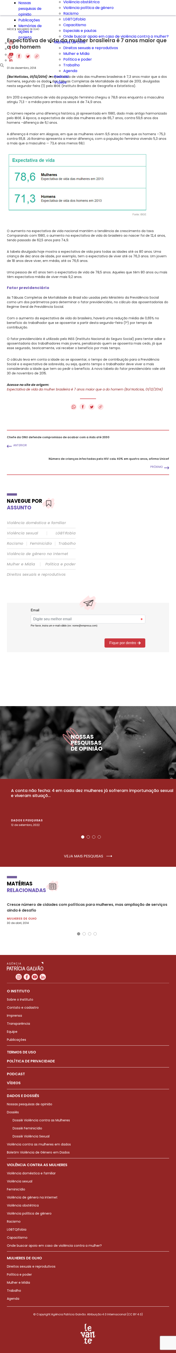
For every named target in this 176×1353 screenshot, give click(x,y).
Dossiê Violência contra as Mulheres (41, 1120)
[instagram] (11, 43)
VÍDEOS (14, 1083)
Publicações (29, 20)
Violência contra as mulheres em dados (39, 1144)
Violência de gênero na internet (37, 554)
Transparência (18, 1023)
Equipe (12, 1031)
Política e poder (77, 59)
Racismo (71, 13)
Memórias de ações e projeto (30, 31)
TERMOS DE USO (21, 1052)
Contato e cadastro (23, 1007)
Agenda (70, 70)
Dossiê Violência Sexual (31, 1136)
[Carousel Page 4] (99, 837)
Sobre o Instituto (20, 999)
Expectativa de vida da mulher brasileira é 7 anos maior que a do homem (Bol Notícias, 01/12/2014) (85, 389)
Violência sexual (22, 533)
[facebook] (10, 48)
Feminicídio (41, 544)
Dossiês (13, 1112)
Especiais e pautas (79, 30)
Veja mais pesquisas (84, 856)
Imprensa (14, 1015)
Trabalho (71, 65)
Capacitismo (74, 25)
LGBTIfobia (66, 533)
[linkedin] (10, 60)
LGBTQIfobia (74, 19)
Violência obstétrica (23, 1205)
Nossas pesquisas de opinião (29, 8)
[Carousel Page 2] (88, 837)
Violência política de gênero (88, 7)
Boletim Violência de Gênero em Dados (38, 1152)
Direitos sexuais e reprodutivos (90, 48)
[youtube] (11, 54)
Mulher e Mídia (76, 53)
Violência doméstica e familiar (36, 523)
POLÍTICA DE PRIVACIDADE (31, 1061)
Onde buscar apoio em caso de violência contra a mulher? (116, 36)
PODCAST (16, 1074)
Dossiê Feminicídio (27, 1128)
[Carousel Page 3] (93, 837)
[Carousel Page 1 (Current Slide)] (82, 837)
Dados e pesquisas (27, 820)
